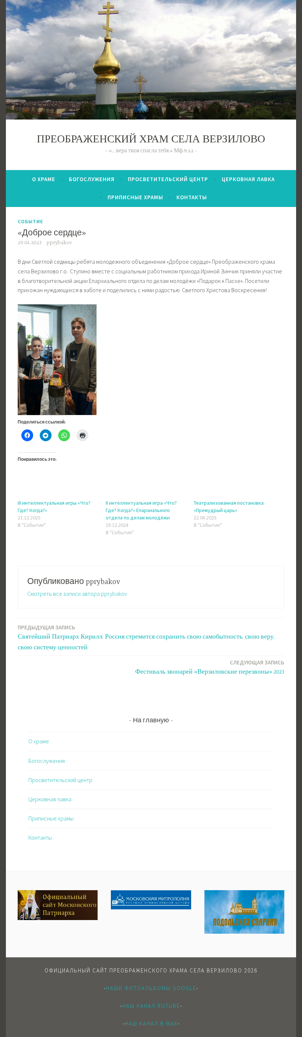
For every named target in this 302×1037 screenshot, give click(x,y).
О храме (43, 179)
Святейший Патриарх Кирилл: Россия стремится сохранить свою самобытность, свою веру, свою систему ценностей (146, 637)
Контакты (191, 197)
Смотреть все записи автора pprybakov (77, 593)
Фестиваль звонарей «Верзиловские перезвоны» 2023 (209, 667)
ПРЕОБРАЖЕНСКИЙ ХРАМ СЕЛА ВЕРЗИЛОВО (151, 140)
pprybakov (59, 243)
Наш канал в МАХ (151, 1023)
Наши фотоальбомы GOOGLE (151, 988)
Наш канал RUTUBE (151, 1005)
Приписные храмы (135, 197)
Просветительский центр (168, 179)
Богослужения (92, 179)
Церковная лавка (248, 179)
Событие (30, 221)
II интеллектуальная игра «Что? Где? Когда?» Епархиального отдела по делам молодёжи (141, 510)
